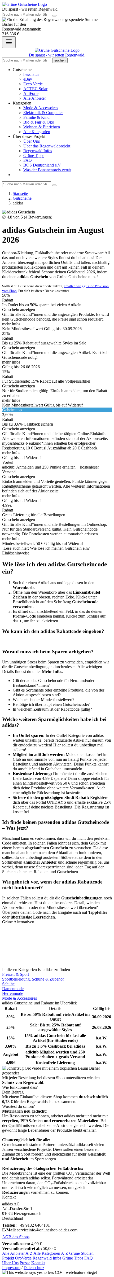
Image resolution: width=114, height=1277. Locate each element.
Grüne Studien (81, 1253)
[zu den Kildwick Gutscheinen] (57, 945)
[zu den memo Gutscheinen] (57, 950)
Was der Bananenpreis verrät (47, 170)
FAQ (27, 160)
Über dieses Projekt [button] (29, 136)
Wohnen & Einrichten (41, 127)
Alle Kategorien (36, 131)
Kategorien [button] (22, 103)
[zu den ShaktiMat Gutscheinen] (57, 936)
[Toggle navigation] (9, 42)
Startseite (20, 193)
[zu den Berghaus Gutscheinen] (57, 960)
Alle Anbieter (34, 98)
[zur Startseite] (24, 4)
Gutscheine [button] (22, 69)
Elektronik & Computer (43, 112)
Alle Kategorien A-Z (50, 1253)
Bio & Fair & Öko (38, 122)
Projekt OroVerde (17, 1258)
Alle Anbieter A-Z (17, 1253)
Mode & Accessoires (40, 108)
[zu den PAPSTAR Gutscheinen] (57, 955)
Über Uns (31, 141)
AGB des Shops (15, 1237)
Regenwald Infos (37, 150)
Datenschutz (34, 1267)
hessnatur (31, 74)
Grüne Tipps (33, 155)
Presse (25, 1263)
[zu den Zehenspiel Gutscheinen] (57, 941)
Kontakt (38, 1263)
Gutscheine (22, 198)
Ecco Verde (33, 84)
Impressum (11, 1267)
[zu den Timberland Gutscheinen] (57, 926)
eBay (27, 79)
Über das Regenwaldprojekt (46, 146)
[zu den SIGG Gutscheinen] (57, 931)
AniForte (30, 93)
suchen (59, 60)
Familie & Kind (36, 117)
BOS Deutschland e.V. (42, 165)
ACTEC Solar (35, 88)
